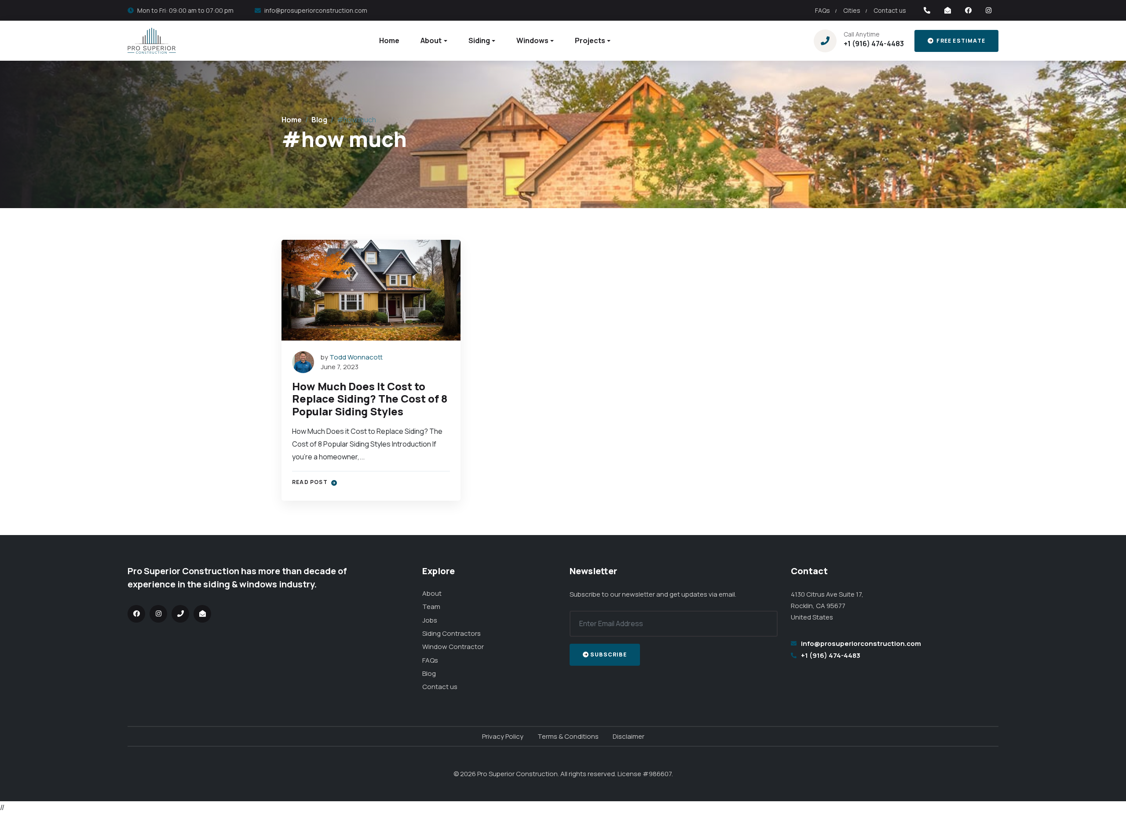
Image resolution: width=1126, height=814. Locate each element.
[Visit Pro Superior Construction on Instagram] (988, 10)
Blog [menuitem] (429, 673)
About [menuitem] (431, 40)
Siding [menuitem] (479, 40)
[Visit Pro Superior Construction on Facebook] (968, 10)
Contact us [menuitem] (890, 10)
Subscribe (608, 654)
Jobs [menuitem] (429, 620)
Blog (319, 120)
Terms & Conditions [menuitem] (568, 736)
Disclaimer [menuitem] (628, 736)
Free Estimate (960, 40)
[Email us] (947, 10)
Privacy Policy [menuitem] (502, 736)
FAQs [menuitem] (822, 10)
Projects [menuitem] (590, 40)
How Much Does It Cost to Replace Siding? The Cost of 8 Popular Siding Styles (369, 399)
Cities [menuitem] (851, 10)
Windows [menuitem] (532, 40)
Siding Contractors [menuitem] (451, 633)
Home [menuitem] (389, 40)
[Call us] (927, 10)
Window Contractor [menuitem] (453, 646)
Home (292, 120)
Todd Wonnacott (356, 357)
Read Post (310, 482)
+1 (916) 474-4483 (874, 43)
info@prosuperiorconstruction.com (315, 10)
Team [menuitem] (431, 606)
